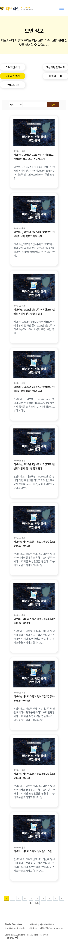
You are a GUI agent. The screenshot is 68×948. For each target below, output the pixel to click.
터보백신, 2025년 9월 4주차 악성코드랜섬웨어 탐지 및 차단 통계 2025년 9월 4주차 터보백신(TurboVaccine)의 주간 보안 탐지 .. (34, 249)
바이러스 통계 (19, 151)
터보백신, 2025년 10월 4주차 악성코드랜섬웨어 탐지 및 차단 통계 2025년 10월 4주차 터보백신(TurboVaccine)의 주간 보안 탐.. (34, 172)
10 (62, 898)
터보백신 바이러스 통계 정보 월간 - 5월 (32, 851)
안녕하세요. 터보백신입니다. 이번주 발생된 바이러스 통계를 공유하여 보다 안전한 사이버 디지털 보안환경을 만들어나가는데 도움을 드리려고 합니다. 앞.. (34, 559)
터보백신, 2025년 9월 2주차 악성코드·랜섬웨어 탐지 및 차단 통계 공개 (34, 311)
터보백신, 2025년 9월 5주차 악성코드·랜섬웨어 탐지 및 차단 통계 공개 (34, 234)
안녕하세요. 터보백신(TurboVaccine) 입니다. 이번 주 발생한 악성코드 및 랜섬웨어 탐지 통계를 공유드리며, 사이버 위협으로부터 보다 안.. (34, 404)
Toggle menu (62, 10)
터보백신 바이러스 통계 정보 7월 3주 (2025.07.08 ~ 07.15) (34, 544)
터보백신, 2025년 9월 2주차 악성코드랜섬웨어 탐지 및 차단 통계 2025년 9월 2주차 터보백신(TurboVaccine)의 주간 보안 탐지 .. (34, 327)
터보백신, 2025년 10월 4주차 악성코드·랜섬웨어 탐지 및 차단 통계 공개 (34, 157)
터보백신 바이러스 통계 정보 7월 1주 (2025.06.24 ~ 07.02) (34, 698)
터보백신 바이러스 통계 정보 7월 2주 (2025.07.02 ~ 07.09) (34, 621)
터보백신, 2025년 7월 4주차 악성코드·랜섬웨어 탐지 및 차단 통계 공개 (34, 466)
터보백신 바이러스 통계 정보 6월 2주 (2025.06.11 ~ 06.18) (34, 776)
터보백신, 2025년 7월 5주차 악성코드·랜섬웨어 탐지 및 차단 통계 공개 (34, 389)
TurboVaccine (13, 924)
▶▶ (37, 903)
